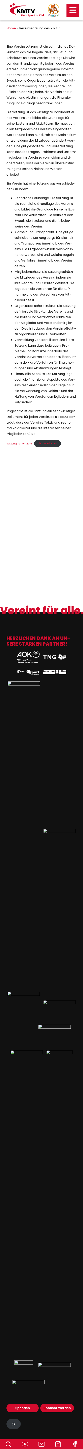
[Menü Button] (72, 10)
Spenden (22, 1408)
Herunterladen (47, 443)
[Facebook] (74, 1444)
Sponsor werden (57, 1408)
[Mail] (41, 1444)
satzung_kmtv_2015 (19, 443)
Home (11, 28)
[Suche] (8, 1444)
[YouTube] (25, 1444)
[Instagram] (58, 1444)
